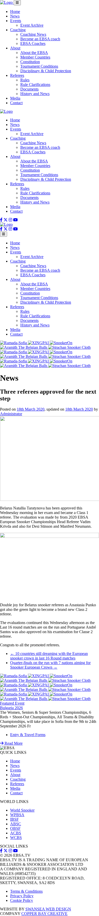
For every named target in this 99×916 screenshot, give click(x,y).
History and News (35, 93)
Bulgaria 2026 (11, 708)
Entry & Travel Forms (27, 734)
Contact (16, 103)
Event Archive (31, 25)
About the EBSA (34, 52)
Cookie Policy (21, 900)
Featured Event (12, 703)
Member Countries (35, 57)
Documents (29, 89)
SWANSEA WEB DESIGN (48, 909)
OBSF (15, 828)
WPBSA (17, 815)
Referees (17, 75)
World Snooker (22, 810)
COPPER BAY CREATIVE (44, 913)
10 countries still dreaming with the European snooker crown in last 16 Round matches (49, 655)
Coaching (18, 30)
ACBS (15, 833)
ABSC (15, 824)
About (15, 48)
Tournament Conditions (39, 66)
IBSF (14, 819)
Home (15, 11)
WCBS (16, 837)
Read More (13, 743)
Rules (24, 80)
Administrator (11, 414)
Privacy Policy (22, 896)
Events (15, 21)
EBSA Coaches (32, 43)
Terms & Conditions (26, 891)
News (15, 16)
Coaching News (33, 34)
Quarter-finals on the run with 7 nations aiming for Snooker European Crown (50, 665)
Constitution (30, 62)
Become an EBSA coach (40, 39)
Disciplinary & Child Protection (45, 71)
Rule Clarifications (35, 84)
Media (15, 98)
